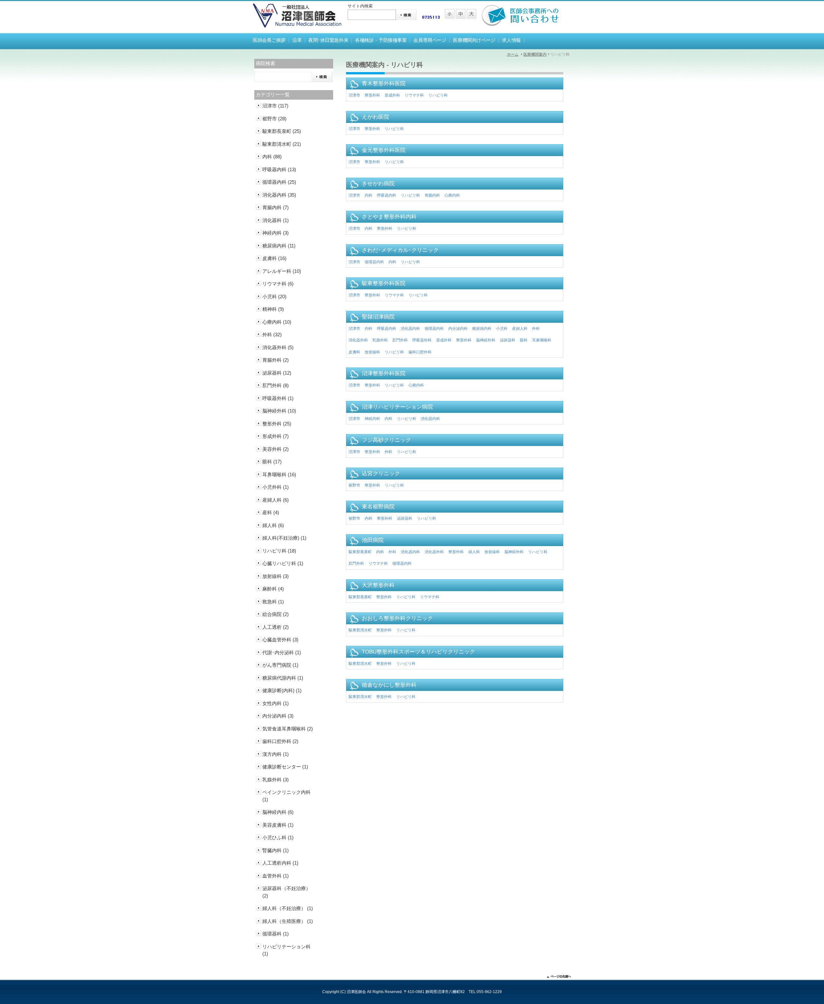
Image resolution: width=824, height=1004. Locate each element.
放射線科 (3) (275, 576)
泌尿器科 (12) (276, 373)
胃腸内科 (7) (275, 207)
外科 (536, 328)
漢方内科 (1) (275, 754)
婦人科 (474, 552)
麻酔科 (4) (273, 588)
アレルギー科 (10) (281, 271)
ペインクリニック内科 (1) (286, 795)
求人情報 (511, 40)
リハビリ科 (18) (279, 550)
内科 (368, 195)
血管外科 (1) (275, 876)
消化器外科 (358, 340)
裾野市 (354, 485)
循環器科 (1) (275, 933)
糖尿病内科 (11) (278, 245)
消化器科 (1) (275, 220)
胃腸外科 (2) (275, 360)
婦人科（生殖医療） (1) (287, 921)
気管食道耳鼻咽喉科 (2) (287, 728)
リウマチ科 (414, 95)
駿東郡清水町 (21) (281, 144)
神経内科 (372, 418)
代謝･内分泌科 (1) (281, 652)
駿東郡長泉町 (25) (281, 131)
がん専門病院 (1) (280, 665)
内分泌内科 (458, 328)
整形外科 (372, 95)
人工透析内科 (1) (280, 863)
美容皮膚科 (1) (278, 825)
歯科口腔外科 (420, 352)
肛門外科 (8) (275, 385)
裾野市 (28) (274, 118)
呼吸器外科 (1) (278, 398)
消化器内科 (410, 328)
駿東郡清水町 (360, 630)
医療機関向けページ (474, 40)
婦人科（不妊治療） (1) (287, 908)
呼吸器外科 (422, 340)
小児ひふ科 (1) (278, 837)
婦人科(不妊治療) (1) (284, 538)
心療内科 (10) (276, 322)
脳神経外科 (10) (279, 411)
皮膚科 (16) (274, 258)
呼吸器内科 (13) (279, 169)
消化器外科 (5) (278, 347)
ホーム (513, 54)
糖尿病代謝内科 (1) (282, 678)
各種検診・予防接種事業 (381, 40)
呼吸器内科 (386, 195)
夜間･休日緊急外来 (328, 40)
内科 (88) (272, 156)
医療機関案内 (535, 54)
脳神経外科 (485, 340)
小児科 (502, 328)
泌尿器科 (507, 340)
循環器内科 (374, 262)
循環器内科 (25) (279, 182)
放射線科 (372, 352)
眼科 (524, 340)
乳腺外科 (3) (275, 779)
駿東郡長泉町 (360, 552)
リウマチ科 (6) (278, 283)
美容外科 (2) (275, 449)
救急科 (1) (273, 601)
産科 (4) (270, 512)
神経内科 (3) (275, 233)
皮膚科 (354, 352)
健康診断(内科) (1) (282, 690)
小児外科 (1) (275, 487)
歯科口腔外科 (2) (280, 741)
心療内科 (452, 195)
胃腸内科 (432, 195)
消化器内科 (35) (279, 195)
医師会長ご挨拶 (269, 40)
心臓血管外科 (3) (280, 639)
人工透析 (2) (275, 627)
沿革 (297, 40)
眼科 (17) (272, 461)
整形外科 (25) (276, 423)
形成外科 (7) (275, 436)
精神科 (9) (273, 309)
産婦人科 (520, 328)
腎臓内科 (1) (275, 850)
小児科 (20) (274, 296)
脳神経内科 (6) (278, 812)
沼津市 (354, 95)
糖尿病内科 (482, 328)
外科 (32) (272, 334)
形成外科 (392, 95)
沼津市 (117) (275, 105)
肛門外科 (400, 340)
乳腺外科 (380, 340)
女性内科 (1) (275, 703)
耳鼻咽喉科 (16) (279, 474)
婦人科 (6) (273, 525)
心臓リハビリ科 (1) (282, 563)
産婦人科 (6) (275, 500)
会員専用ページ (429, 40)
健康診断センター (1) (285, 766)
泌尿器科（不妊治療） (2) (286, 892)
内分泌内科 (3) (278, 716)
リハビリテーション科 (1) (286, 950)
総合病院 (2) (275, 614)
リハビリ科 (438, 95)
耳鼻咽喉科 (541, 340)
